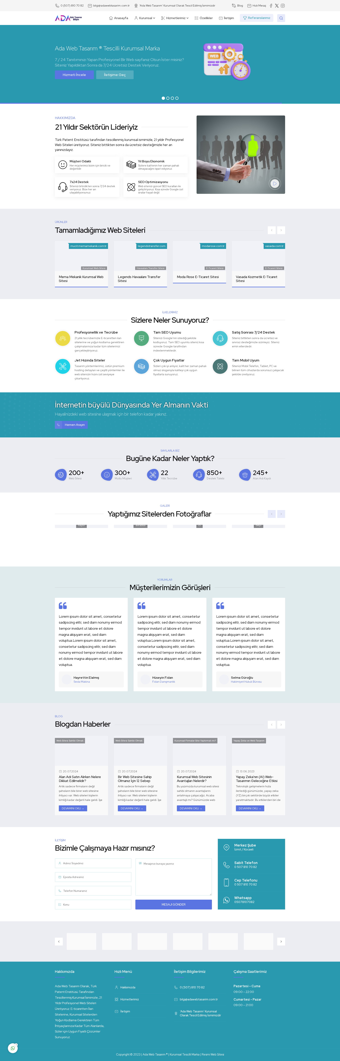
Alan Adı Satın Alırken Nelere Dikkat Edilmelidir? (139, 779)
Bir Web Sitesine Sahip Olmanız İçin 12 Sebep (194, 779)
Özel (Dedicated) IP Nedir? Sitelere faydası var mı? (79, 779)
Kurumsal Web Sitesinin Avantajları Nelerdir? (253, 779)
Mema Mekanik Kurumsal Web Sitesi (81, 279)
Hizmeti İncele (74, 74)
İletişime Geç (115, 74)
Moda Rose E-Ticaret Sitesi (198, 277)
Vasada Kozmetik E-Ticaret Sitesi (256, 279)
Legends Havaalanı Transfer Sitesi (139, 279)
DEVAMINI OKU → (73, 808)
